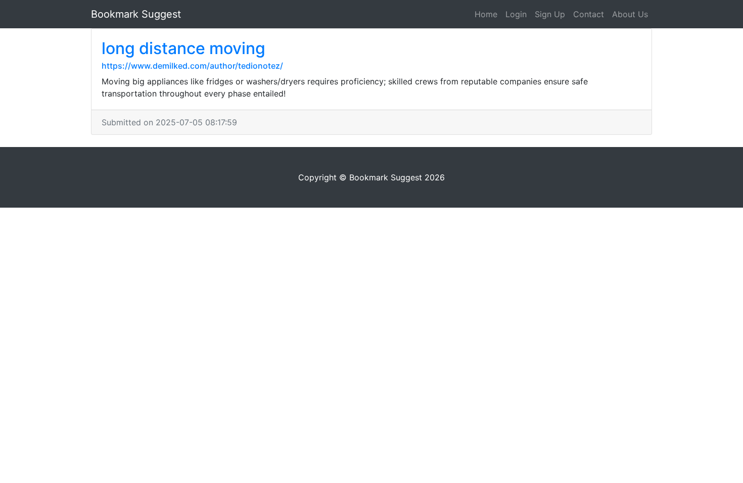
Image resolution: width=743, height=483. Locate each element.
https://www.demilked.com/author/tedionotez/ (192, 66)
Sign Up (550, 14)
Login (516, 14)
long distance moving (183, 48)
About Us (630, 14)
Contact (588, 14)
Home (486, 14)
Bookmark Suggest (136, 14)
